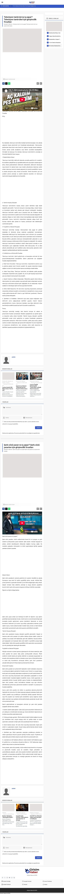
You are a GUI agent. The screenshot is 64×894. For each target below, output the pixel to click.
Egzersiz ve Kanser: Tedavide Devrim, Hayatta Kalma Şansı (21, 387)
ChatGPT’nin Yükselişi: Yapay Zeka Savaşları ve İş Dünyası (36, 817)
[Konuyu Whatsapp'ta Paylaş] (9, 83)
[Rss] (14, 878)
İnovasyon (36, 812)
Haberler (10, 24)
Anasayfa (6, 24)
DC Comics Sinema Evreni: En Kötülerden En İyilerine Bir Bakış (54, 45)
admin (13, 357)
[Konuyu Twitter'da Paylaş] (6, 83)
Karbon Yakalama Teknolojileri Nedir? (7, 816)
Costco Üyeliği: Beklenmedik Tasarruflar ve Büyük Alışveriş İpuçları (35, 386)
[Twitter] (5, 878)
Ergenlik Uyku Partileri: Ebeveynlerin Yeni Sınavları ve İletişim (22, 818)
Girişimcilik (4, 381)
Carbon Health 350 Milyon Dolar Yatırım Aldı (7, 389)
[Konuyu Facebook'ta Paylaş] (3, 83)
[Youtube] (9, 878)
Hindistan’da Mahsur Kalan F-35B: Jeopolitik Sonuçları (55, 33)
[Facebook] (2, 878)
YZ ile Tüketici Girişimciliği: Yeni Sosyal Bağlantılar (24, 6)
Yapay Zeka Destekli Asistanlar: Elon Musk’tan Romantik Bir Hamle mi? (54, 36)
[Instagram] (7, 878)
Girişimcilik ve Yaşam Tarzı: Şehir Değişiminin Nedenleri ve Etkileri (54, 39)
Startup (7, 382)
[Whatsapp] (12, 878)
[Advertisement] (22, 65)
